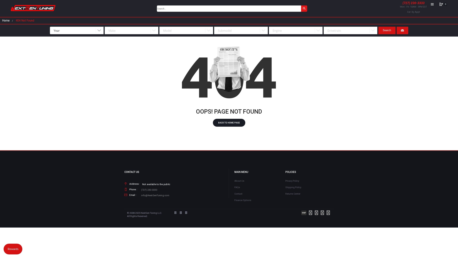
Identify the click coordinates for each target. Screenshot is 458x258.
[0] (441, 4)
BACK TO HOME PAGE (229, 122)
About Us (239, 181)
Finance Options (242, 200)
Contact (238, 193)
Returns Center (292, 193)
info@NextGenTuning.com (155, 195)
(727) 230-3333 (414, 3)
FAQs (237, 187)
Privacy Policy (292, 181)
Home (6, 20)
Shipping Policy (293, 187)
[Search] (304, 8)
